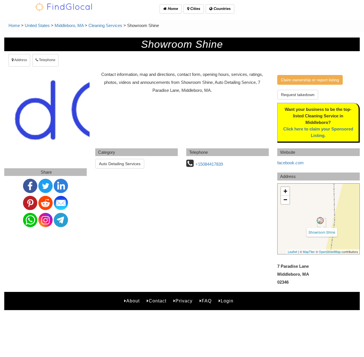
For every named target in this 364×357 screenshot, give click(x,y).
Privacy (184, 300)
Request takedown (298, 94)
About (133, 300)
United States (37, 25)
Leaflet (292, 251)
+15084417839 (209, 164)
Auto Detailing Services (119, 163)
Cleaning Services (105, 25)
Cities (194, 9)
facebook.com (290, 162)
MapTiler (309, 251)
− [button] (285, 199)
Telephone (46, 60)
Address (20, 60)
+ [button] (285, 191)
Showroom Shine (322, 232)
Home (172, 9)
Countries (221, 9)
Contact (157, 300)
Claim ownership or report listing (310, 80)
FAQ (207, 300)
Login (227, 300)
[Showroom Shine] (320, 220)
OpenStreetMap (330, 251)
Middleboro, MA (69, 25)
